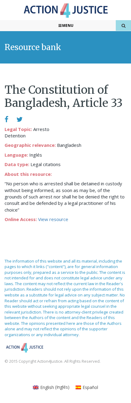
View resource (53, 219)
